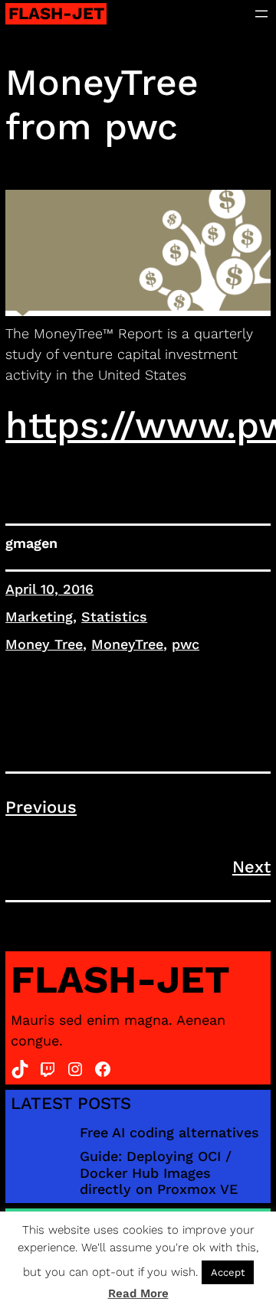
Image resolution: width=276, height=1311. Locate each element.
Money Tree (44, 644)
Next (251, 866)
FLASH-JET (56, 13)
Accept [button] (228, 1272)
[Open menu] (261, 14)
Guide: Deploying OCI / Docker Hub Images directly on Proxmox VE (159, 1172)
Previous (41, 807)
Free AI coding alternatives (169, 1132)
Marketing (39, 616)
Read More (138, 1293)
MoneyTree (127, 644)
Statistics (114, 616)
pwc (185, 644)
